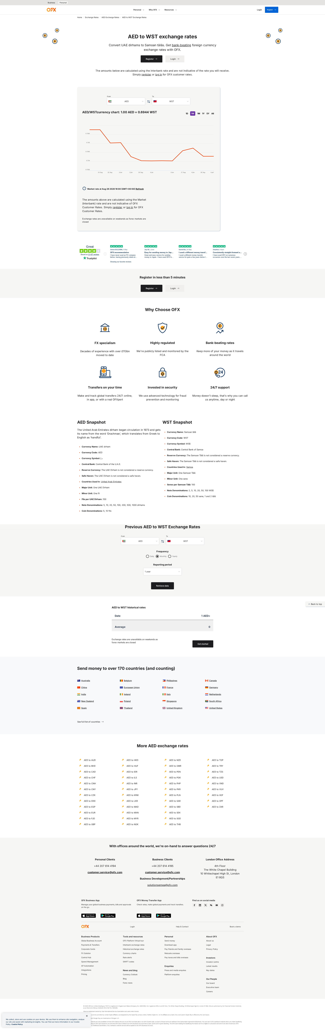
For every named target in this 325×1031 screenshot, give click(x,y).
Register (270, 10)
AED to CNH (90, 783)
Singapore (171, 701)
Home (79, 17)
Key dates (210, 970)
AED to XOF (217, 795)
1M (198, 113)
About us (210, 941)
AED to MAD (133, 807)
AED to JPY (132, 789)
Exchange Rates (92, 17)
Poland (127, 701)
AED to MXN (133, 812)
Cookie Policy (17, 1024)
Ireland (127, 694)
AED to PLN (175, 795)
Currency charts (129, 953)
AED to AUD (90, 760)
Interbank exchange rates (133, 945)
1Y (203, 113)
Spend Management (89, 962)
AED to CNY (90, 789)
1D (187, 113)
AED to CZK (89, 795)
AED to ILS (132, 777)
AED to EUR (89, 812)
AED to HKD (132, 760)
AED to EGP (89, 807)
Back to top (316, 604)
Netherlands (215, 694)
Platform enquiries (172, 974)
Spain (84, 708)
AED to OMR (175, 766)
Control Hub (86, 957)
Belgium (128, 680)
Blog (125, 979)
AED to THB (175, 824)
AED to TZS (217, 771)
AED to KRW (133, 795)
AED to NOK (132, 824)
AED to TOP (217, 760)
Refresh (140, 189)
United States (215, 708)
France (170, 687)
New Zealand (87, 701)
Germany (213, 687)
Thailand (128, 708)
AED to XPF (217, 801)
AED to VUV (218, 789)
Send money (170, 941)
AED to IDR (132, 771)
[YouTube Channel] (217, 905)
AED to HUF (132, 766)
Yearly (174, 556)
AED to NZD (175, 760)
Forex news (127, 983)
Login (132, 927)
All (212, 113)
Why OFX (153, 10)
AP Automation (87, 966)
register (146, 74)
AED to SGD (175, 818)
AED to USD (218, 777)
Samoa (189, 467)
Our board (210, 983)
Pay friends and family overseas (178, 949)
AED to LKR (132, 801)
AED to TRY (217, 766)
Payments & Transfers (90, 945)
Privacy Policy (212, 949)
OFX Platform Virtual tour (133, 941)
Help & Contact (182, 927)
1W (192, 113)
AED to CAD (90, 771)
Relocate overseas (172, 953)
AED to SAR (175, 801)
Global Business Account (91, 941)
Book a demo (235, 927)
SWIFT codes (128, 962)
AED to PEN (175, 771)
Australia (85, 680)
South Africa (215, 701)
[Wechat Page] (211, 905)
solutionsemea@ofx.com (162, 885)
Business (51, 3)
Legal (208, 945)
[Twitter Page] (206, 905)
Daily (152, 556)
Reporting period (162, 564)
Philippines (172, 680)
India (83, 694)
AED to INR (132, 783)
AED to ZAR (217, 807)
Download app (171, 945)
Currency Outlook (130, 974)
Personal (63, 3)
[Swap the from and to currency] (148, 101)
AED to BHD (90, 766)
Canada (213, 680)
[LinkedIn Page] (200, 905)
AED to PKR (175, 789)
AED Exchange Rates (110, 17)
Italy (169, 694)
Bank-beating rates (220, 343)
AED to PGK (175, 777)
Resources (169, 10)
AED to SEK (175, 812)
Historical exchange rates (133, 949)
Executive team (212, 987)
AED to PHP (175, 783)
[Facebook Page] (194, 905)
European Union (132, 687)
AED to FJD (89, 818)
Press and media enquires (175, 970)
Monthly (163, 556)
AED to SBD (175, 807)
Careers (209, 991)
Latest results (211, 966)
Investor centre (212, 962)
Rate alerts (127, 957)
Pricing (84, 974)
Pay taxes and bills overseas (176, 957)
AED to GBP (89, 824)
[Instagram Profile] (222, 905)
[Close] (87, 1016)
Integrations (86, 970)
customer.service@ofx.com (105, 872)
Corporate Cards (88, 949)
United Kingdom (174, 708)
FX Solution (86, 953)
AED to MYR (132, 818)
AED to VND (218, 783)
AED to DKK (90, 801)
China (84, 687)
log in (158, 74)
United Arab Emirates (111, 481)
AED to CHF (89, 777)
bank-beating (181, 45)
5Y (208, 113)
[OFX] (51, 10)
